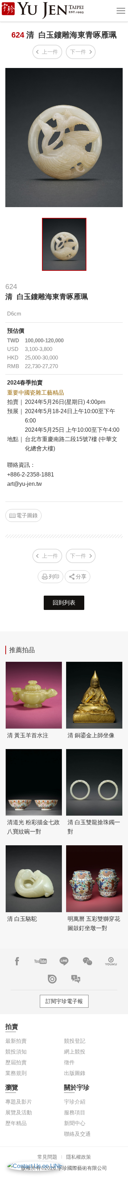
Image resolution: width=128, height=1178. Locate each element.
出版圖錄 (74, 1073)
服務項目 (74, 1112)
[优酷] (111, 961)
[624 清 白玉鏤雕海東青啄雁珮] (64, 244)
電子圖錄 (27, 515)
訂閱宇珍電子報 (64, 1001)
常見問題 (47, 1157)
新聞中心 (74, 1123)
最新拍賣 (16, 1041)
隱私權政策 (78, 1157)
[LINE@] (64, 961)
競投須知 (16, 1052)
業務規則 (16, 1073)
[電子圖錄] (52, 979)
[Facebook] (17, 961)
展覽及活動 (18, 1112)
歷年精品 (16, 1123)
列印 (54, 576)
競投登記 (74, 1041)
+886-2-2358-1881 (30, 474)
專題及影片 (18, 1102)
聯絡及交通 (77, 1134)
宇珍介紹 (74, 1102)
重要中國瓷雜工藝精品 (35, 393)
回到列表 (64, 603)
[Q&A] (76, 979)
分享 (81, 576)
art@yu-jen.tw (24, 484)
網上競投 (74, 1052)
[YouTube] (40, 961)
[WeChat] (87, 961)
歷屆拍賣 (16, 1062)
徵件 (69, 1062)
